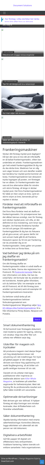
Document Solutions (22, 5)
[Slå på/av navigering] (4, 13)
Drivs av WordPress (9, 458)
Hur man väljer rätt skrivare (14, 113)
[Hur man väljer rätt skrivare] (22, 97)
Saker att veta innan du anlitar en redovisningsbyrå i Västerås (16, 141)
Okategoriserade (8, 52)
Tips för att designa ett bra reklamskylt (19, 84)
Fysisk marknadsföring (10, 81)
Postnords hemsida (23, 272)
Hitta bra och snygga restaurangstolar (18, 55)
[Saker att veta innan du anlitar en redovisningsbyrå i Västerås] (22, 127)
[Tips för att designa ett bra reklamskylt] (22, 68)
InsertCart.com (7, 461)
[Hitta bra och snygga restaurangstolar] (22, 39)
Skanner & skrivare (9, 110)
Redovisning (7, 137)
